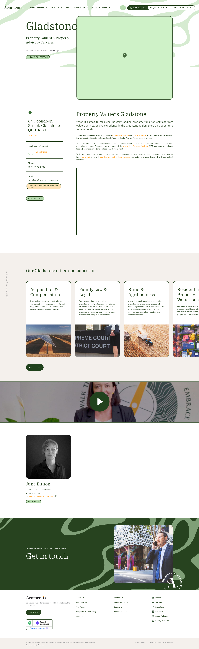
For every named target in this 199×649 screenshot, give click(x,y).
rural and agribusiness (120, 157)
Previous (30, 367)
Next (39, 367)
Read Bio (32, 501)
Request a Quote (158, 7)
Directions (32, 135)
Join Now (33, 612)
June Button (42, 152)
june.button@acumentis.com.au (42, 496)
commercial (85, 157)
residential (105, 157)
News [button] (68, 7)
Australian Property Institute (135, 146)
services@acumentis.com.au (43, 180)
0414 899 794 (34, 493)
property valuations (120, 135)
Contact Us (35, 198)
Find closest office (182, 7)
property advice (139, 135)
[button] (123, 7)
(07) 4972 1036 (36, 167)
